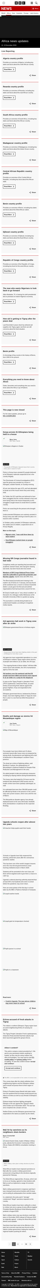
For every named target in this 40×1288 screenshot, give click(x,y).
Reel (2, 1267)
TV (28, 1252)
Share (34, 75)
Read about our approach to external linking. (24, 1285)
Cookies (34, 1273)
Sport (3, 1260)
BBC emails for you (13, 1280)
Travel (16, 1256)
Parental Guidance (19, 1276)
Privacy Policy (26, 1273)
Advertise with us (26, 1280)
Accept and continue (13, 1068)
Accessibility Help (6, 1276)
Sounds (30, 1260)
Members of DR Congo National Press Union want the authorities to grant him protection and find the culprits (19, 575)
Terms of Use (5, 1273)
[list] (20, 647)
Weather (30, 1256)
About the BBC (15, 1273)
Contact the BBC (31, 1276)
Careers (3, 1280)
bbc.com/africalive (9, 416)
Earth (3, 1263)
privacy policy (22, 1059)
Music (16, 1267)
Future (16, 1263)
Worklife (17, 1252)
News (3, 1256)
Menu (36, 8)
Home (3, 1252)
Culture (17, 1260)
